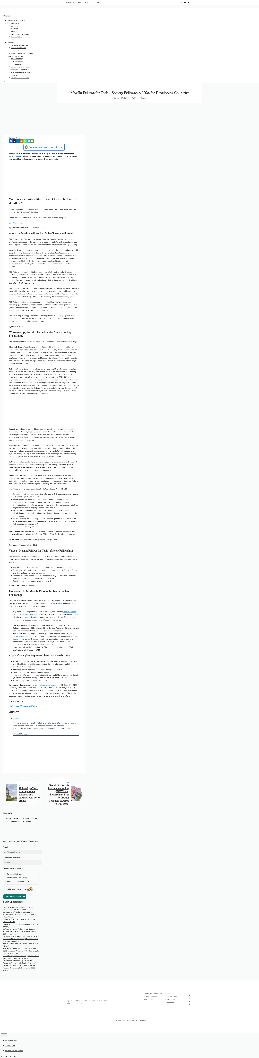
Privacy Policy (84, 2)
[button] (4, 82)
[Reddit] (21, 141)
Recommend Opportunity (153, 993)
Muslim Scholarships (20, 78)
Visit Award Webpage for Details (23, 706)
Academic (19, 64)
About (97, 2)
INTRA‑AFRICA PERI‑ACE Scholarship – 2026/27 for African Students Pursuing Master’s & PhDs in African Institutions (21, 938)
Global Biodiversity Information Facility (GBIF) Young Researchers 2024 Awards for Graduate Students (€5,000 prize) (58, 795)
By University (16, 37)
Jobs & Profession (18, 48)
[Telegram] (28, 141)
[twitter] (188, 2)
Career (10, 42)
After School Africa (124, 1020)
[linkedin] (181, 2)
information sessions (49, 685)
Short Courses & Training (22, 53)
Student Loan (172, 996)
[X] (14, 141)
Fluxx (60, 603)
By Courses (16, 31)
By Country (16, 26)
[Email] (32, 141)
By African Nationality (21, 34)
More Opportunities (15, 56)
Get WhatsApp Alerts (16, 20)
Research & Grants (19, 70)
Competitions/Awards (20, 67)
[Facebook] (11, 141)
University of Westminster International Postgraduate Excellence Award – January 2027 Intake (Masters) (21, 914)
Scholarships (13, 23)
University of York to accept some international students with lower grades (29, 794)
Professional (21, 61)
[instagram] (192, 2)
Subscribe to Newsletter (14, 896)
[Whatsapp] (25, 141)
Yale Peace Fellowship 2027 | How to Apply (19, 948)
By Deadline (16, 40)
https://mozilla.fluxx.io (24, 636)
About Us (170, 993)
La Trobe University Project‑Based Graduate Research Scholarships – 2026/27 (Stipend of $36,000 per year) (19, 931)
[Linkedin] (18, 141)
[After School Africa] (18, 13)
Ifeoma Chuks (140, 98)
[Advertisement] (44, 119)
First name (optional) (12, 857)
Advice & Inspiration (19, 45)
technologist (14, 156)
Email (5, 847)
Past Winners (17, 75)
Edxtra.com (142, 1020)
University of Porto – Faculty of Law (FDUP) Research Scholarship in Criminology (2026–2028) (19, 968)
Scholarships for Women (22, 72)
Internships (16, 50)
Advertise (70, 2)
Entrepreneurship (150, 996)
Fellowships (16, 59)
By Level (14, 29)
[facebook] (185, 2)
